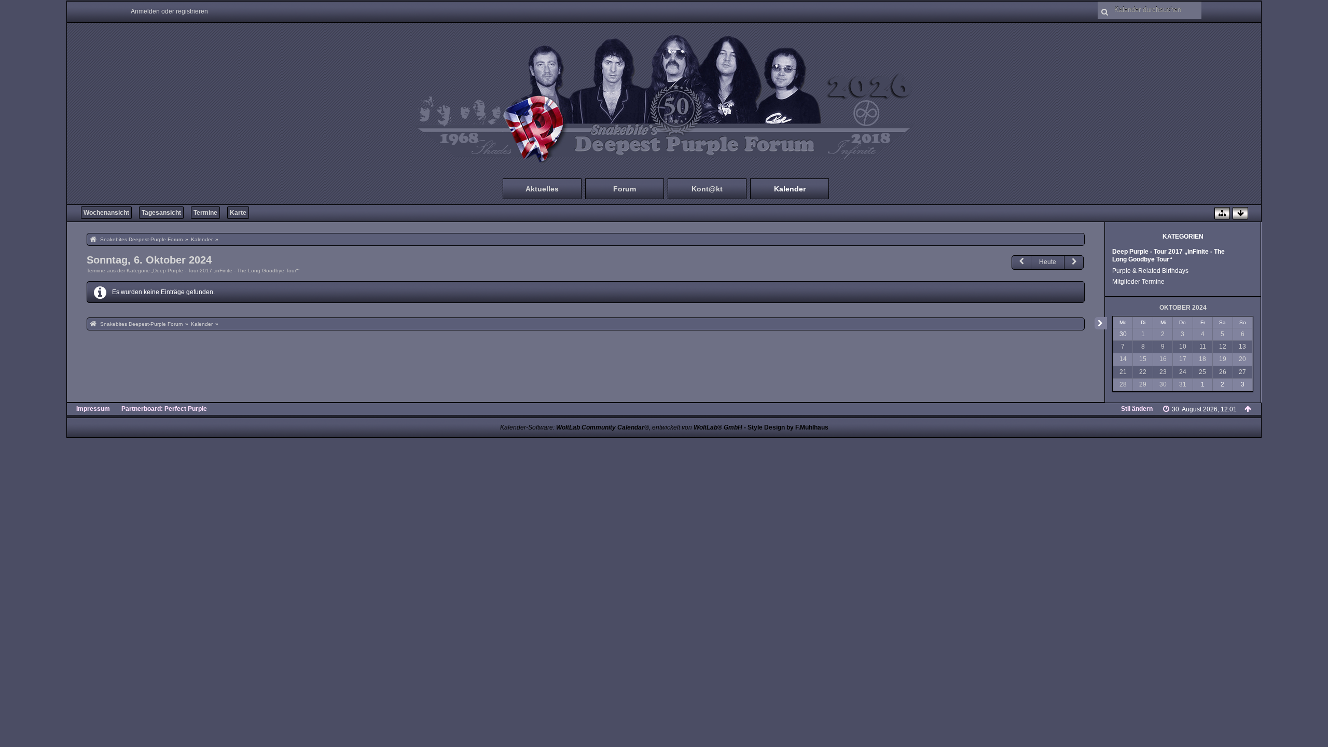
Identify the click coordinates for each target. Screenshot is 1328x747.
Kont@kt (707, 189)
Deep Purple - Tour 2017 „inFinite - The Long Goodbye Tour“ (1168, 255)
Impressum (93, 408)
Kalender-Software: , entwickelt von (621, 427)
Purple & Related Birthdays (1150, 270)
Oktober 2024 (1183, 307)
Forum (624, 189)
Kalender (790, 189)
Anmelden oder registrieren (169, 11)
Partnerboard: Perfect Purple (164, 408)
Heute (1047, 262)
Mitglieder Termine (1138, 281)
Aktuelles (542, 189)
